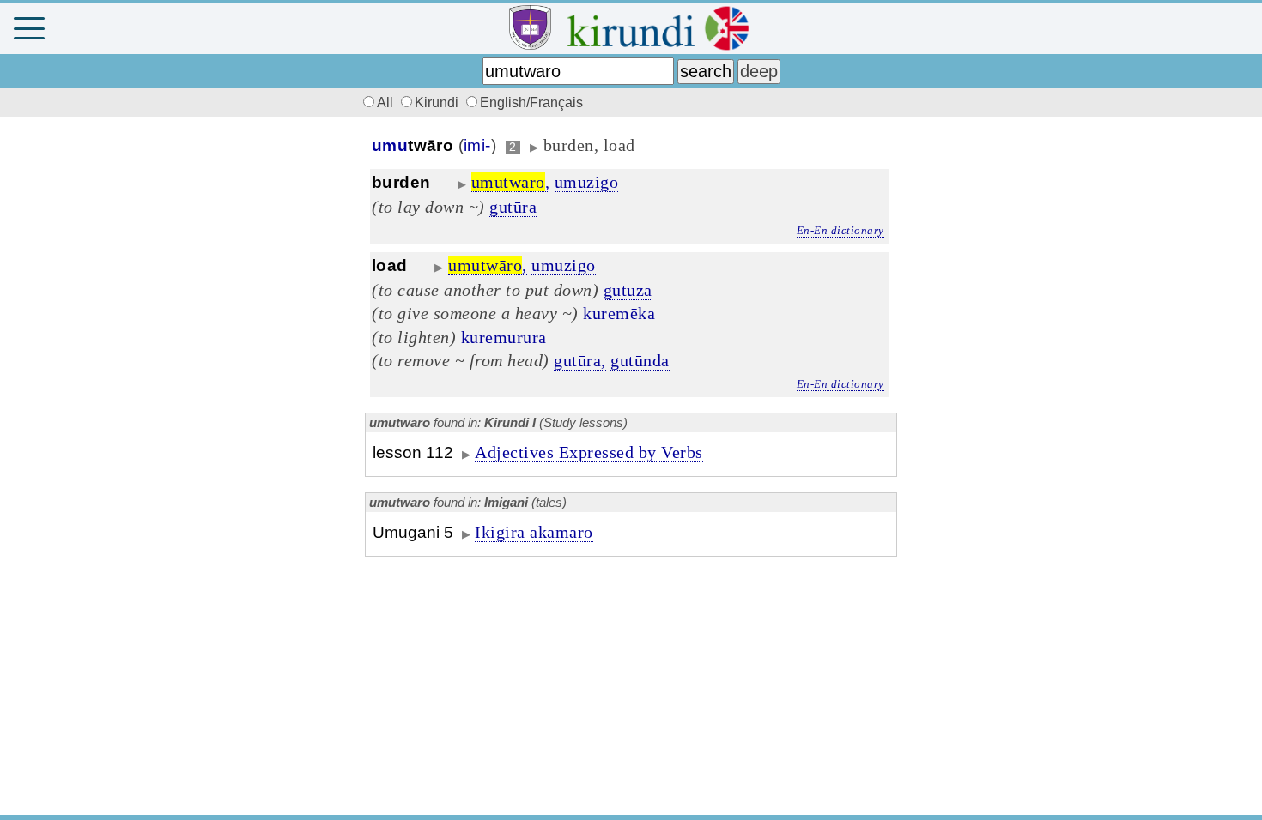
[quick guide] (1240, 29)
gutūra (513, 206)
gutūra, (580, 360)
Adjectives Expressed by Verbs (589, 452)
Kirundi (438, 102)
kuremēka (619, 313)
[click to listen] (441, 182)
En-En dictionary (840, 230)
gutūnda (640, 360)
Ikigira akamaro (534, 531)
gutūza (628, 289)
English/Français (531, 102)
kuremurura (504, 337)
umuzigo (587, 181)
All (387, 102)
